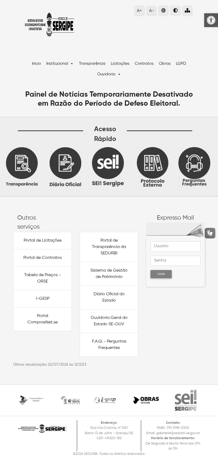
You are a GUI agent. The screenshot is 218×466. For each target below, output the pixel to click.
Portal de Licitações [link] (43, 240)
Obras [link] (165, 64)
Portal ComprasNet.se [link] (42, 319)
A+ (139, 11)
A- (151, 11)
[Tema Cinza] (163, 11)
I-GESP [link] (42, 299)
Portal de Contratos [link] (42, 258)
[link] (211, 20)
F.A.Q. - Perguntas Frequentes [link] (109, 344)
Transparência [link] (92, 64)
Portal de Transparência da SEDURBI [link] (109, 246)
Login (161, 274)
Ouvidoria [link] (106, 74)
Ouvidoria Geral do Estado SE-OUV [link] (109, 321)
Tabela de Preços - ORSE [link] (42, 278)
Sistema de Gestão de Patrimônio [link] (109, 273)
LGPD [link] (181, 64)
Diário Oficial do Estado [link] (109, 297)
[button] (187, 11)
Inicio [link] (36, 64)
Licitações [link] (120, 64)
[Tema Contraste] (175, 11)
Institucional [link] (57, 64)
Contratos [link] (144, 64)
